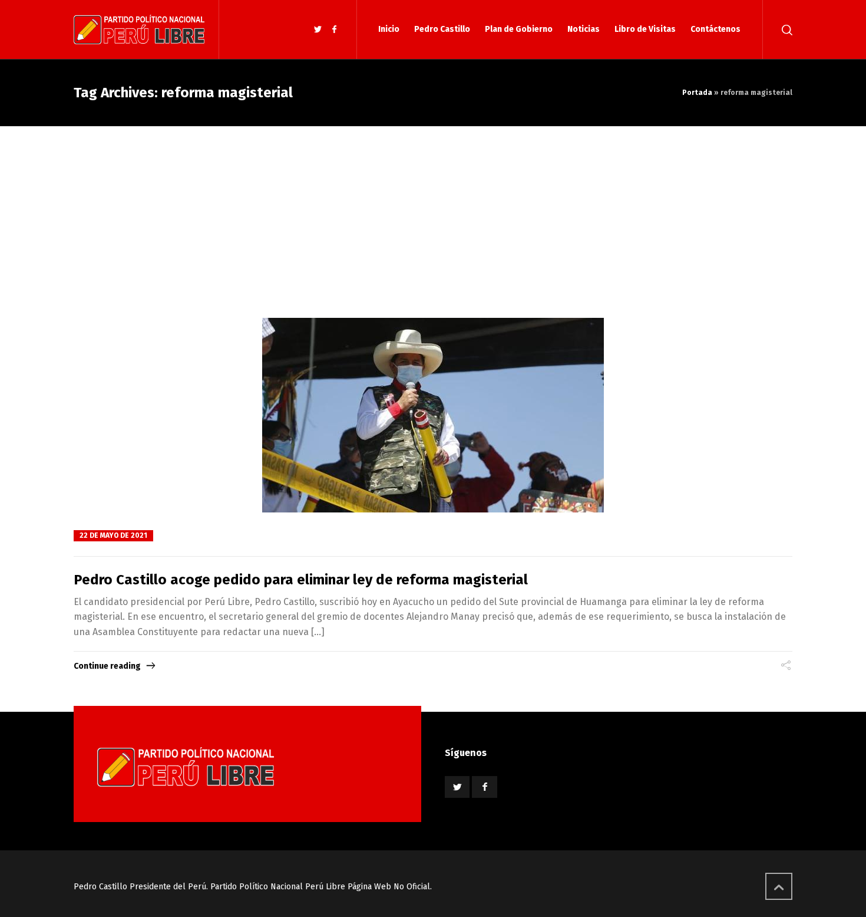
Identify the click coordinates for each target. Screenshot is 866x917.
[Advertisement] (433, 214)
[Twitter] (318, 30)
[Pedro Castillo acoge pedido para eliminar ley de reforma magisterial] (433, 415)
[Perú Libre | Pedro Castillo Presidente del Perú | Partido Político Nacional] (139, 29)
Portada (697, 92)
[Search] (784, 29)
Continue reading (107, 666)
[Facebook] (334, 30)
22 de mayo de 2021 (113, 535)
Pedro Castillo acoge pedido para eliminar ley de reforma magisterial (301, 579)
